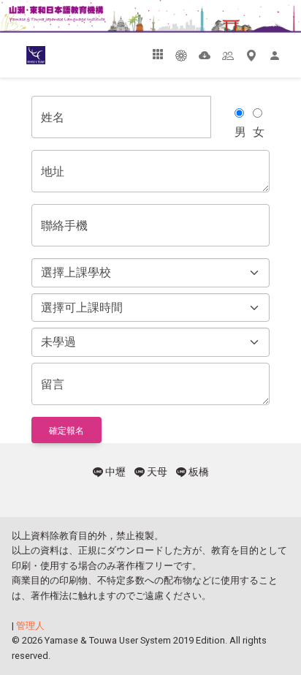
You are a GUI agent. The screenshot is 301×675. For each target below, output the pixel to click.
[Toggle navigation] (17, 56)
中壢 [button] (114, 472)
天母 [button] (156, 472)
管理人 (30, 625)
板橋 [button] (197, 472)
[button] (158, 54)
